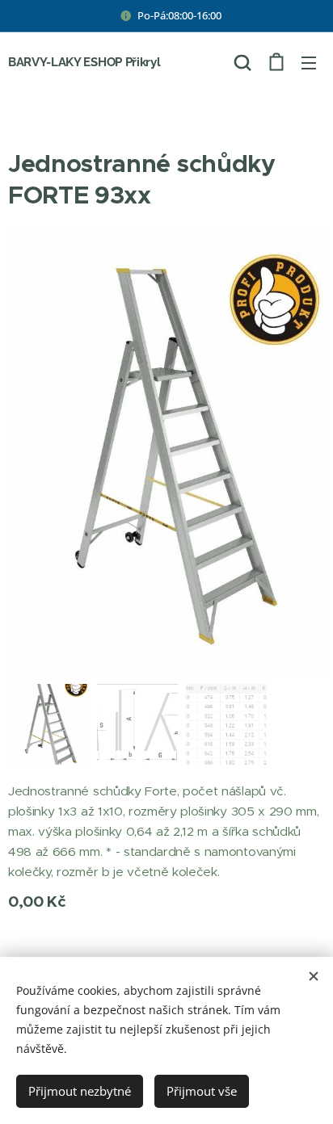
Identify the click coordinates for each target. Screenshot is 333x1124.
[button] (242, 62)
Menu (309, 62)
